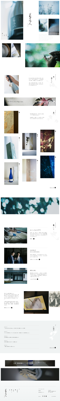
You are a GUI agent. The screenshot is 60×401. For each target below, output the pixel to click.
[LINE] (46, 396)
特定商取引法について (41, 392)
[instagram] (44, 396)
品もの (4, 35)
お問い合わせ (17, 390)
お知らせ (6, 34)
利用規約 (39, 390)
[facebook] (42, 396)
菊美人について (2, 34)
